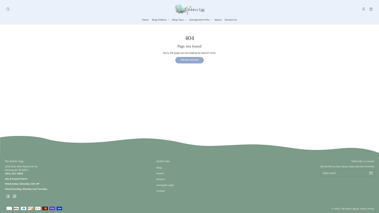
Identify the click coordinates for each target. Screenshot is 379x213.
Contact (160, 190)
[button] (8, 9)
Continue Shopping (189, 60)
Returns (160, 179)
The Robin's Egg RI (350, 208)
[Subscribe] (371, 173)
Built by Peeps (367, 208)
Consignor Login (165, 185)
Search (160, 173)
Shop (159, 167)
